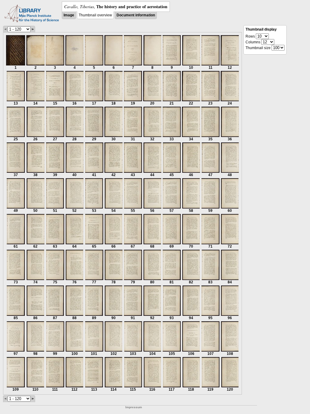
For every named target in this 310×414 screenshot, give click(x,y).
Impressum (133, 407)
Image (69, 15)
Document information (136, 15)
